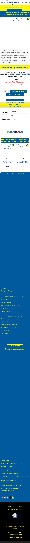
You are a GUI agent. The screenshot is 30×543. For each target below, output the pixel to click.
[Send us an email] (10, 497)
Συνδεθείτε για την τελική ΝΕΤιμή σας (15, 84)
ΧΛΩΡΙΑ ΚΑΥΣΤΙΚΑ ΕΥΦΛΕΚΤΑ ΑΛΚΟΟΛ (18, 74)
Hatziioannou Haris (15, 523)
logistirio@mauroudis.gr (11, 485)
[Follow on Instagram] (5, 497)
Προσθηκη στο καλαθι (18, 91)
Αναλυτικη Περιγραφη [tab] (15, 104)
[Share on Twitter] (13, 132)
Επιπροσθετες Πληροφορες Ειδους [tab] (15, 102)
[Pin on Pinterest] (19, 132)
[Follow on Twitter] (7, 497)
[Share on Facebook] (11, 132)
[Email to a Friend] (16, 132)
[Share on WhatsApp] (8, 132)
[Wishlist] (26, 2)
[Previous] (1, 156)
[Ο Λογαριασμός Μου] (22, 2)
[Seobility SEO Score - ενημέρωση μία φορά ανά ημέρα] (15, 516)
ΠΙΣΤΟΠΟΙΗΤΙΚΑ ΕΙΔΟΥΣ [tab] (15, 106)
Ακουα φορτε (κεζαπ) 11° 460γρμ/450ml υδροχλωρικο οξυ (7, 162)
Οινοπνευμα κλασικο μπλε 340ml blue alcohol (22, 162)
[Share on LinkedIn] (21, 132)
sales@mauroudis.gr (10, 476)
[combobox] (14, 7)
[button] (2, 2)
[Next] (29, 156)
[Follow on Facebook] (2, 497)
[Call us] (13, 497)
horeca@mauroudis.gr (10, 480)
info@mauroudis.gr (10, 473)
